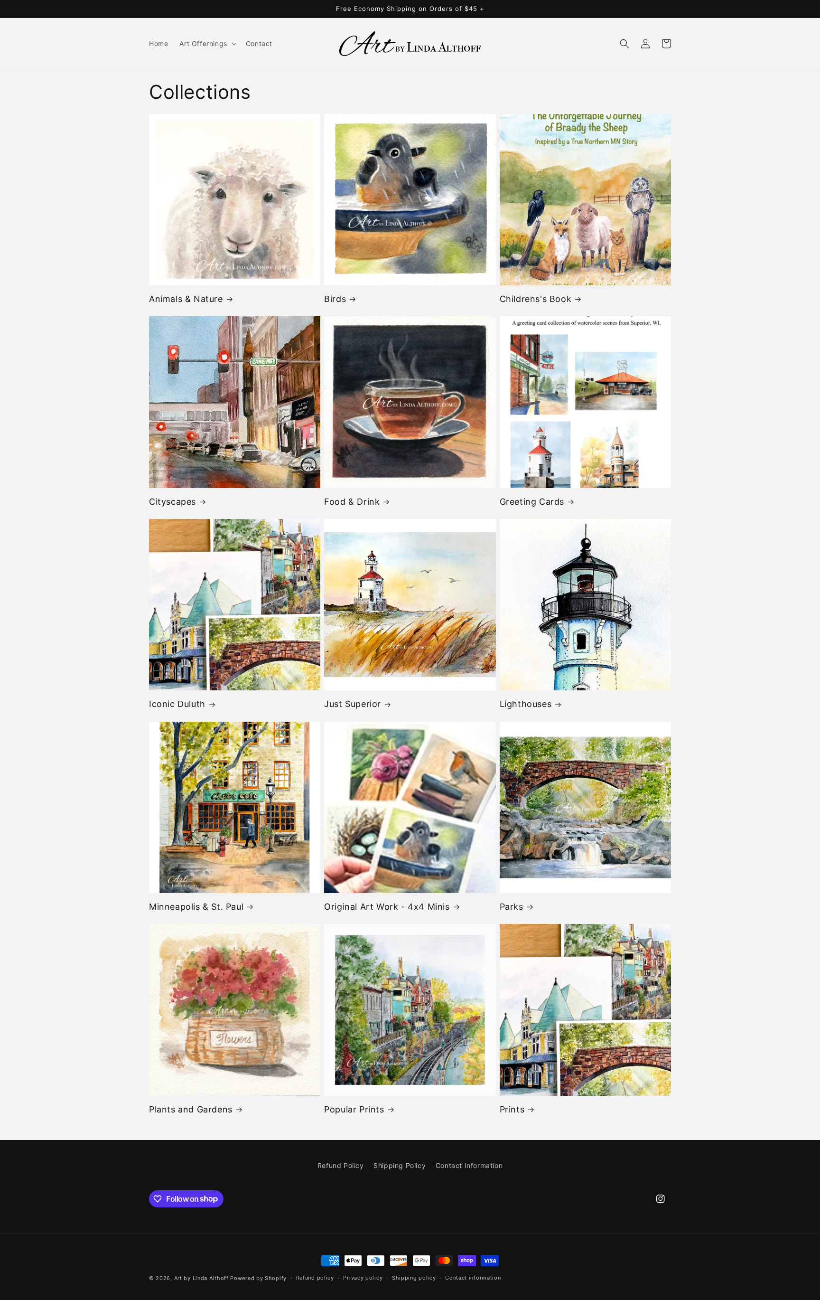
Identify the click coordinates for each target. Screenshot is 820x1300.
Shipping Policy (399, 1165)
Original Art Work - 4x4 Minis (386, 907)
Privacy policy (362, 1277)
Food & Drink (352, 502)
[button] (207, 44)
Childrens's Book (536, 299)
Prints (512, 1109)
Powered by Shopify (258, 1278)
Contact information (473, 1277)
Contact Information (469, 1165)
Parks (511, 907)
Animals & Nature (186, 299)
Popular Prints (354, 1109)
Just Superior (352, 704)
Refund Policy (340, 1165)
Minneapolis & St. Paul (196, 907)
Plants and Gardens (191, 1109)
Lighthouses (526, 704)
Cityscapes (172, 502)
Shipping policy (414, 1277)
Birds (335, 299)
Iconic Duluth (177, 704)
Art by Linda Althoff (201, 1278)
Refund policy (315, 1277)
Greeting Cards (532, 502)
